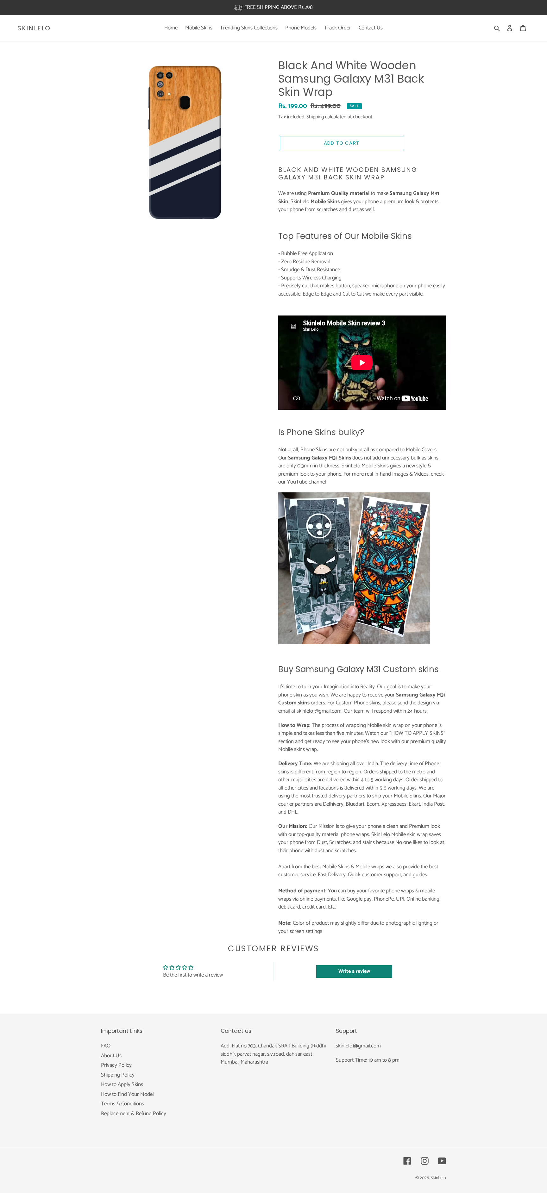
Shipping (315, 117)
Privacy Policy (116, 1065)
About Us (111, 1055)
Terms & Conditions (122, 1103)
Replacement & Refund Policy (133, 1113)
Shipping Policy (118, 1075)
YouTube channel (306, 482)
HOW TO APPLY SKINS (417, 733)
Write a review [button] (354, 971)
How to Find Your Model (127, 1094)
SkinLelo (34, 28)
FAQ (105, 1045)
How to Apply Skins (122, 1084)
